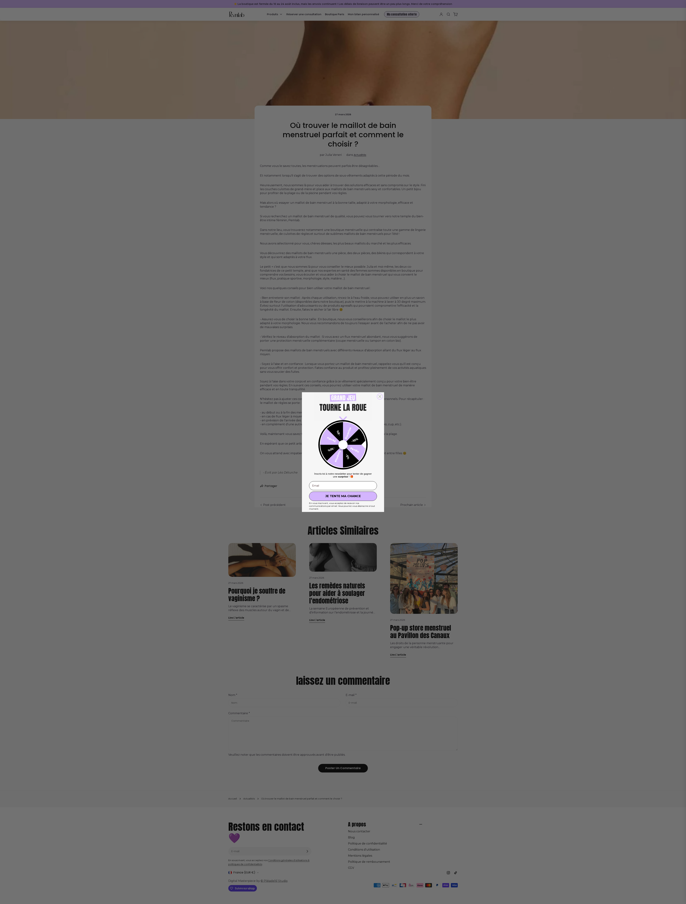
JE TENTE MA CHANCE (343, 496)
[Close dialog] (380, 396)
